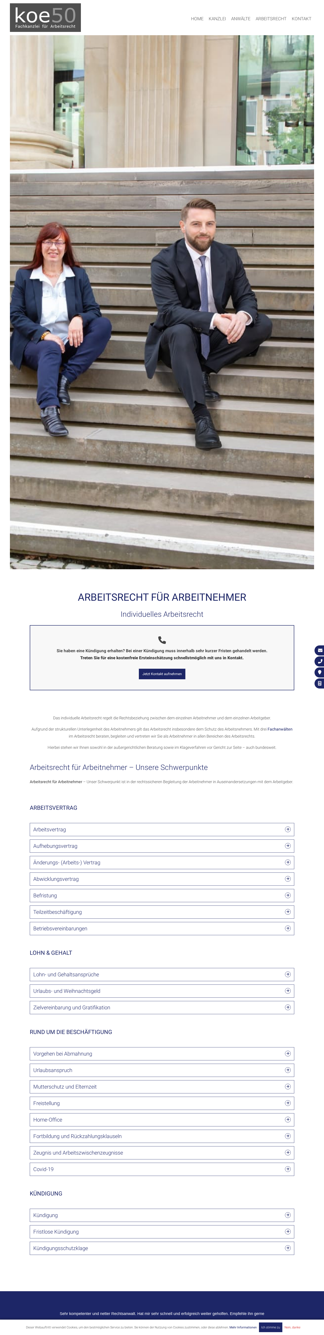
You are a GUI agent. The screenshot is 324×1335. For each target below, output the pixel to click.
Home (197, 18)
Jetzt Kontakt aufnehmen (162, 674)
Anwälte (240, 18)
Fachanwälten (280, 729)
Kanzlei (217, 18)
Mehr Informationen (243, 1327)
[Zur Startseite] (45, 30)
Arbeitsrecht (271, 18)
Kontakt (301, 18)
